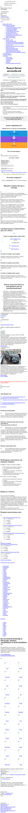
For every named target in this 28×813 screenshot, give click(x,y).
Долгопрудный (6, 583)
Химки (5, 598)
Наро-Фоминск (6, 578)
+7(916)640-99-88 (9, 180)
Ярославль (5, 607)
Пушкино (5, 585)
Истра (4, 569)
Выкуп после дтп (10, 47)
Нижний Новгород (7, 606)
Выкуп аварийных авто (6, 808)
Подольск (5, 601)
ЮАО (4, 623)
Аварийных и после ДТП (12, 33)
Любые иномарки (10, 26)
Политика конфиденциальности (13, 63)
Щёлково (5, 588)
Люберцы (5, 604)
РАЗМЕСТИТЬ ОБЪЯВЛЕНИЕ (8, 655)
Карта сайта (3, 811)
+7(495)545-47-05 (9, 1)
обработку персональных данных (18, 172)
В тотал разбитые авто (11, 32)
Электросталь (6, 594)
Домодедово (6, 603)
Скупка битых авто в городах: (8, 562)
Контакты (5, 56)
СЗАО (4, 632)
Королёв (5, 595)
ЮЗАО (4, 634)
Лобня (4, 574)
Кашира (5, 576)
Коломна (5, 591)
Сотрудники (9, 57)
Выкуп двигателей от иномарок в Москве (15, 52)
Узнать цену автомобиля (6, 170)
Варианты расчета (5, 804)
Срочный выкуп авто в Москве (13, 51)
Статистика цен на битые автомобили (15, 43)
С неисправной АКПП (11, 30)
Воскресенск (6, 582)
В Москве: (3, 618)
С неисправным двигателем (12, 31)
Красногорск (6, 599)
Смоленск (5, 611)
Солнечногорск (6, 577)
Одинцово (5, 600)
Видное (5, 573)
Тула (4, 609)
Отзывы (8, 62)
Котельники (6, 566)
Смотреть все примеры (6, 543)
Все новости (3, 406)
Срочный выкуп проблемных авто (14, 35)
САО (4, 627)
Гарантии (8, 60)
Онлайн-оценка (7, 53)
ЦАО (4, 631)
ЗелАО (4, 622)
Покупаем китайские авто (12, 49)
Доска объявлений (7, 54)
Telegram (4, 315)
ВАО (4, 624)
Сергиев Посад (6, 587)
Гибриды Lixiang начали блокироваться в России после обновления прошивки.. (13, 403)
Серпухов (5, 590)
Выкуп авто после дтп (6, 809)
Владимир (5, 615)
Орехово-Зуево (6, 589)
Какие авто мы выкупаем (9, 25)
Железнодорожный (7, 593)
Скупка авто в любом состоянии (13, 27)
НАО (4, 629)
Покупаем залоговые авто (12, 48)
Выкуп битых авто (7, 24)
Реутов (4, 580)
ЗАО (4, 636)
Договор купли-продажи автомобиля (14, 42)
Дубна (4, 572)
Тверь (4, 610)
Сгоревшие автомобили (11, 28)
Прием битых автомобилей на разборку (15, 46)
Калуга (5, 614)
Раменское (5, 584)
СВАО (4, 633)
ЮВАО (5, 626)
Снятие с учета (9, 44)
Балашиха (5, 605)
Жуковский (5, 567)
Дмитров (5, 579)
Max (3, 317)
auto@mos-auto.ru (15, 248)
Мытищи (5, 596)
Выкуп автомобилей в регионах (8, 806)
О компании (9, 59)
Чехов (4, 571)
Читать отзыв (4, 346)
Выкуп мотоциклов (10, 36)
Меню (2, 21)
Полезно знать (4, 805)
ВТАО (4, 628)
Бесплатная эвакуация (11, 41)
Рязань (4, 612)
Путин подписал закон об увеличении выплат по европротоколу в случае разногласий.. (13, 397)
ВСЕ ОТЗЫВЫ (4, 376)
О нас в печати (9, 58)
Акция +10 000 (9, 40)
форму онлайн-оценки (15, 238)
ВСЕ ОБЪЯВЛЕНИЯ (5, 654)
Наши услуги (6, 38)
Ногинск (5, 568)
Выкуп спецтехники (10, 37)
